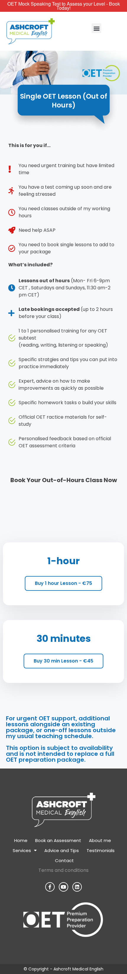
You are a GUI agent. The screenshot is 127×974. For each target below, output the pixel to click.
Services (22, 850)
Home (20, 840)
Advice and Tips (61, 850)
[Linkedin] (77, 887)
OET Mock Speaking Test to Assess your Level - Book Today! (63, 5)
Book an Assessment (58, 840)
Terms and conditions (63, 870)
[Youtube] (63, 887)
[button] (96, 28)
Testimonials (101, 850)
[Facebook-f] (50, 887)
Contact (64, 860)
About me (100, 840)
